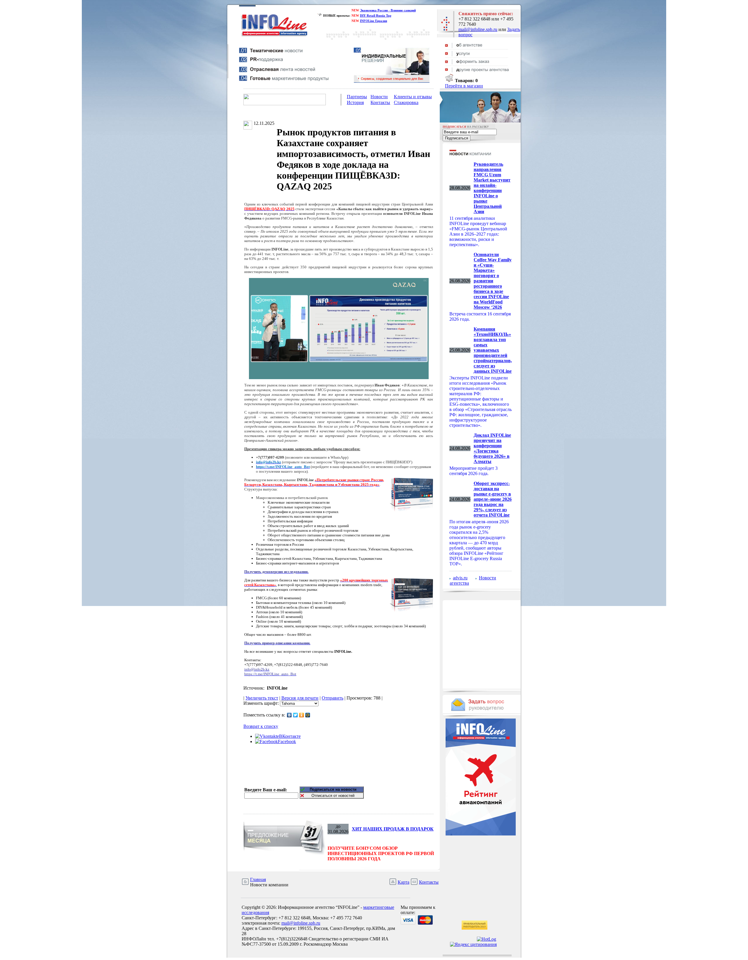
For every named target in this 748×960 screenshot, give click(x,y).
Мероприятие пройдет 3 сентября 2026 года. (473, 471)
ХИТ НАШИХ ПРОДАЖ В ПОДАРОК (393, 828)
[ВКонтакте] (289, 715)
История (355, 102)
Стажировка (406, 102)
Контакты (380, 102)
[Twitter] (295, 715)
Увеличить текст (261, 697)
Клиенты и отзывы (413, 96)
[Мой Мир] (308, 715)
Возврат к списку (260, 726)
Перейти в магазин (464, 85)
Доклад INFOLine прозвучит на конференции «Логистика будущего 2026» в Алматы (492, 448)
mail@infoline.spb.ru (477, 29)
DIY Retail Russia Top (375, 15)
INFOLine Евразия (373, 21)
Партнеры (357, 96)
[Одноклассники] (302, 715)
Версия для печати (299, 697)
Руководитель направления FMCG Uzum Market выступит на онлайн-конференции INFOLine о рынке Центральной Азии (492, 188)
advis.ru (460, 577)
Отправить (332, 697)
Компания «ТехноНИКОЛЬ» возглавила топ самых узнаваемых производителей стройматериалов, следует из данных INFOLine (493, 350)
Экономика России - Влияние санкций (388, 10)
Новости (379, 96)
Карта (403, 882)
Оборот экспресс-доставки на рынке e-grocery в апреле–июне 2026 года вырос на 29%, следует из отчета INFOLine (493, 499)
